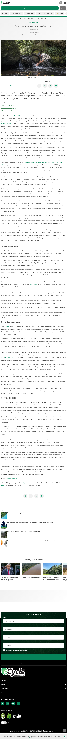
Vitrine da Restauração (11, 357)
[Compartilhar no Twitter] (50, 86)
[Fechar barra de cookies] (65, 737)
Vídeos (5, 13)
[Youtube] (13, 703)
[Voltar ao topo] (64, 730)
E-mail (4, 617)
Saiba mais (31, 737)
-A (18, 85)
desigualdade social (6, 123)
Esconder (20, 102)
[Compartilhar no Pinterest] (56, 86)
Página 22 (17, 116)
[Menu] (65, 2)
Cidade (5, 642)
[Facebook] (2, 703)
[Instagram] (7, 703)
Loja (63, 8)
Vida (25, 18)
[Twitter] (18, 703)
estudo (7, 326)
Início (21, 18)
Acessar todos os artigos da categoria (33, 585)
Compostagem (17, 13)
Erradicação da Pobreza (45, 13)
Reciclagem (30, 13)
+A (14, 85)
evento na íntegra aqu (12, 478)
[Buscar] (60, 2)
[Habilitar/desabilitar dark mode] (10, 85)
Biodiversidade (30, 18)
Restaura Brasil (33, 284)
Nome (4, 626)
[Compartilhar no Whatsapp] (39, 86)
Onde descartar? (31, 8)
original (3, 485)
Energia (60, 13)
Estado (5, 634)
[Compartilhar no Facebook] (45, 86)
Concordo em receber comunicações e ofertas (16, 650)
